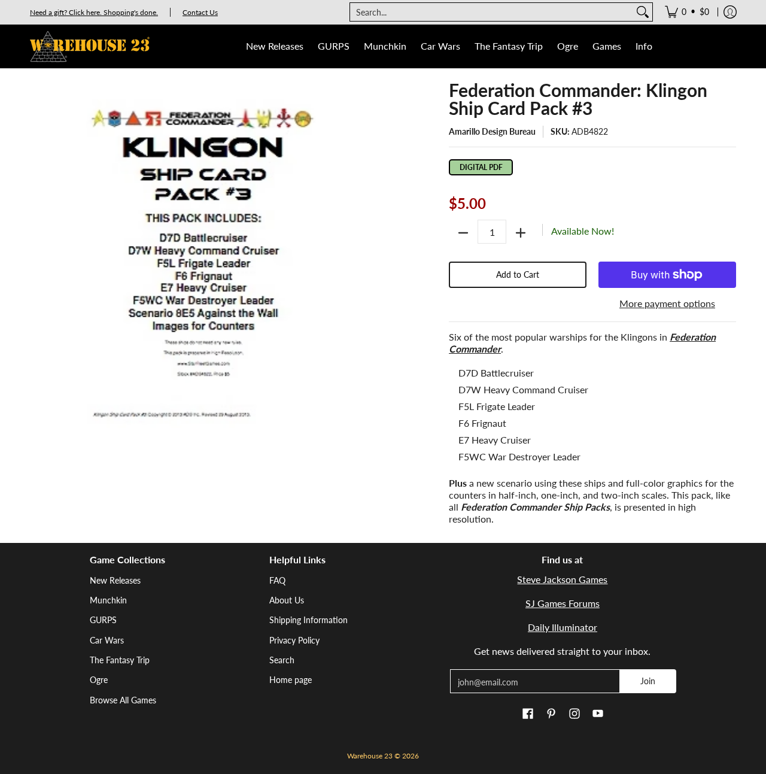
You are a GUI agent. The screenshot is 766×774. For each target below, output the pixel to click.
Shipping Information (308, 620)
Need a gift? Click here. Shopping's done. (94, 12)
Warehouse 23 (370, 755)
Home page (290, 680)
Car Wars (107, 640)
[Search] (642, 12)
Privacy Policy (294, 640)
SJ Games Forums (562, 603)
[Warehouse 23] (90, 46)
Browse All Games (123, 700)
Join (647, 681)
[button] (527, 714)
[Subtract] (463, 232)
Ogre (99, 680)
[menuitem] (687, 12)
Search (281, 660)
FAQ (277, 580)
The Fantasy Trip (120, 660)
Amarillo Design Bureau (492, 131)
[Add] (520, 232)
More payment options (667, 303)
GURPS (103, 620)
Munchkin (108, 600)
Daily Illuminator (562, 627)
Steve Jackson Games (562, 579)
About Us (286, 600)
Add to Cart (517, 274)
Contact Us (200, 12)
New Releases (115, 580)
